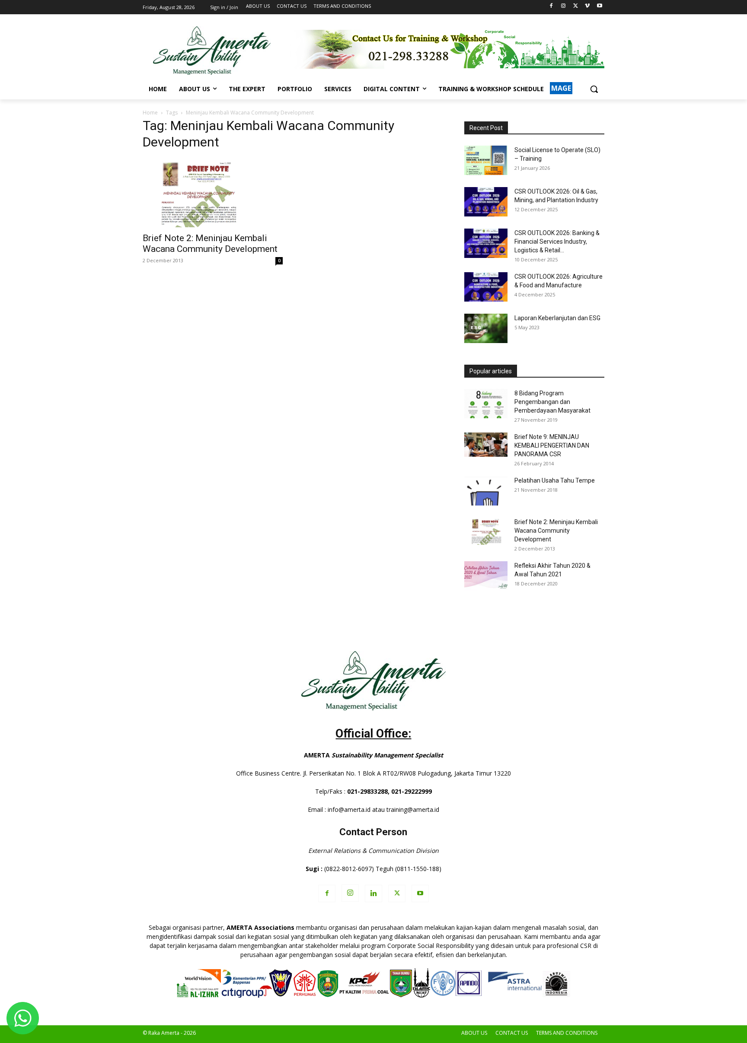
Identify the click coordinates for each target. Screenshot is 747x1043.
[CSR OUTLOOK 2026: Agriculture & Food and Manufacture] (486, 287)
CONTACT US (511, 1033)
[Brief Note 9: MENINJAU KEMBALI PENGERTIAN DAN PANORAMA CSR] (486, 444)
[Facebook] (551, 6)
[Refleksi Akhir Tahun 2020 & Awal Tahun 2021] (486, 576)
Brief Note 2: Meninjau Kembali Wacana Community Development (210, 243)
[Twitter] (576, 6)
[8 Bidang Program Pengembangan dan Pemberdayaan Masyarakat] (486, 404)
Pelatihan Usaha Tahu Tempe (554, 480)
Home (150, 112)
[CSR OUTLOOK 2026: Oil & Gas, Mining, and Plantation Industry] (486, 202)
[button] (594, 89)
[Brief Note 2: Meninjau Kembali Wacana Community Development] (213, 193)
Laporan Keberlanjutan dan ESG (557, 318)
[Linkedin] (373, 893)
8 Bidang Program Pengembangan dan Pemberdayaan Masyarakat (552, 402)
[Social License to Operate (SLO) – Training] (486, 160)
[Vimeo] (587, 6)
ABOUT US (474, 1033)
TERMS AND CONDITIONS (566, 1033)
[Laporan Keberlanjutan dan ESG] (486, 328)
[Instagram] (563, 6)
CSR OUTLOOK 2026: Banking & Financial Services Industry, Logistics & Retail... (557, 241)
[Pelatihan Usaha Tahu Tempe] (486, 491)
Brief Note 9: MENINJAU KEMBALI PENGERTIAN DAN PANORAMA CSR (551, 445)
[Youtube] (599, 6)
